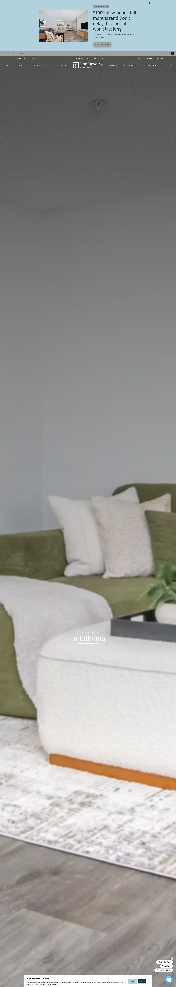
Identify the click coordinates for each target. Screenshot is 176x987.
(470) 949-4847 (150, 58)
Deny (142, 981)
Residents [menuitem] (153, 65)
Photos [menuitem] (22, 65)
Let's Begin (88, 645)
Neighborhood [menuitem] (132, 65)
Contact (112, 65)
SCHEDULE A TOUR (25, 58)
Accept (133, 981)
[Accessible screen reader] (2, 53)
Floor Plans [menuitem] (61, 65)
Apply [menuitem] (169, 65)
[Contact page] (6, 53)
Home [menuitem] (7, 65)
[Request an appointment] (10, 53)
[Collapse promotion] (150, 3)
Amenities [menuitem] (40, 65)
